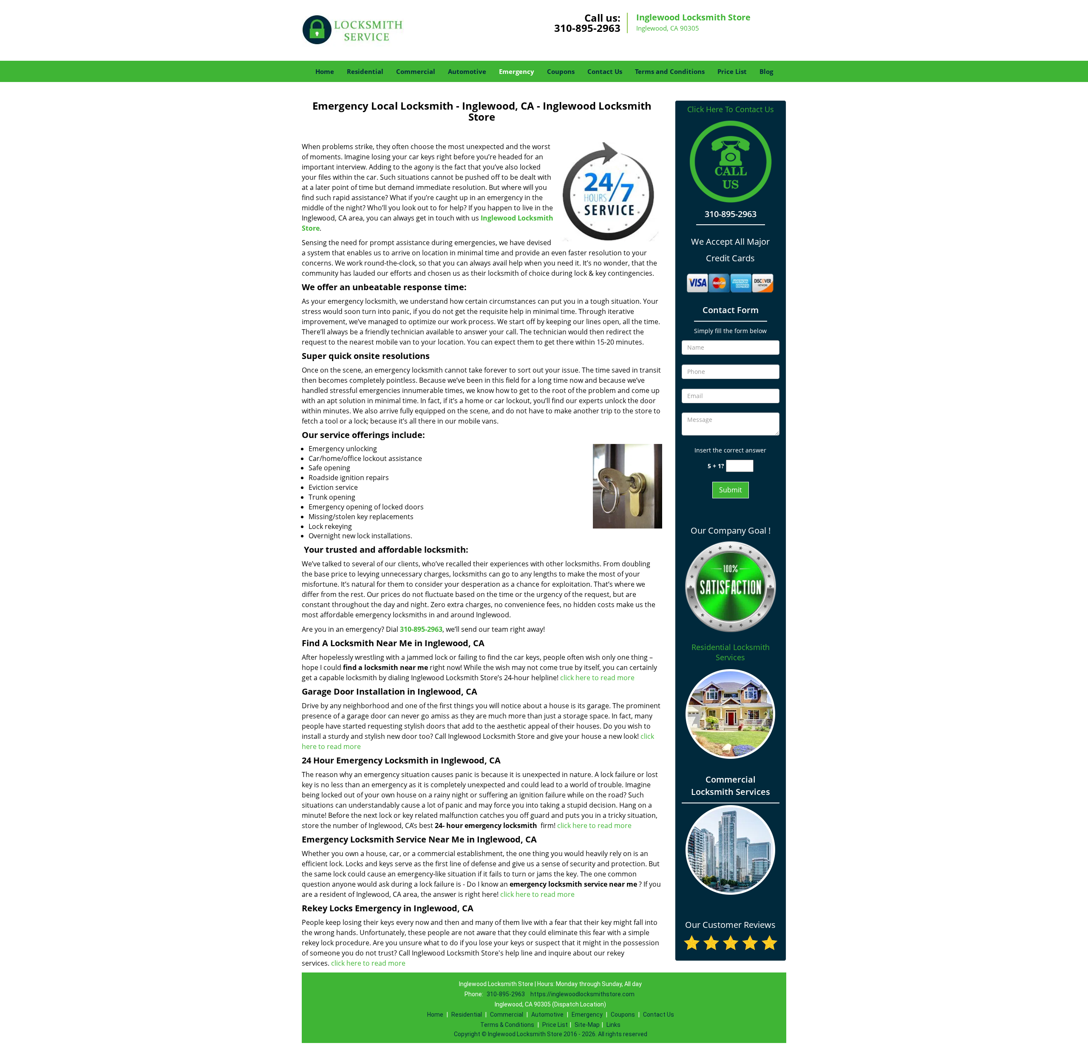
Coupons (561, 71)
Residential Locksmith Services (730, 652)
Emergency (516, 71)
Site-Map (587, 1024)
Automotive (467, 71)
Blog (766, 71)
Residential (365, 71)
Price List (732, 71)
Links (613, 1024)
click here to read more (597, 677)
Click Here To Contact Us (730, 109)
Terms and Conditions (670, 71)
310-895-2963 (587, 28)
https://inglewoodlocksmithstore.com (582, 994)
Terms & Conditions (507, 1024)
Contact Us (604, 71)
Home (324, 71)
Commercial (415, 71)
